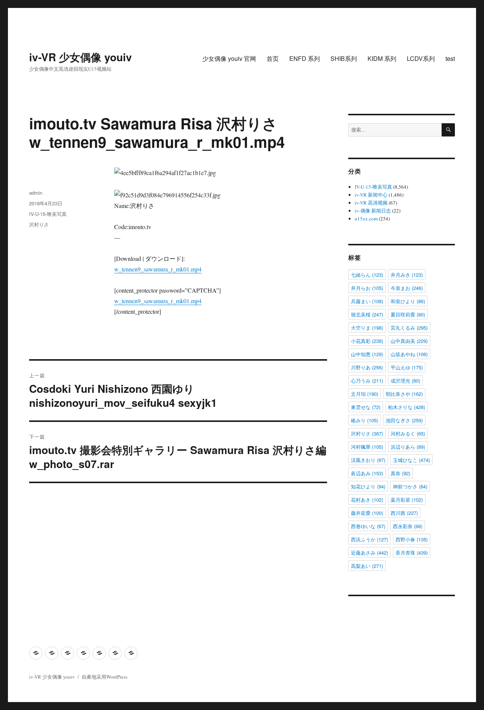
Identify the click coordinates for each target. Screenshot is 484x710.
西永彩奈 (407, 526)
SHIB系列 (343, 58)
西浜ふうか (369, 539)
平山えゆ (407, 367)
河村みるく (408, 433)
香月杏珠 (412, 552)
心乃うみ (367, 380)
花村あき (367, 499)
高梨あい (367, 565)
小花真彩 (367, 340)
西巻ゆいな (368, 526)
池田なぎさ (404, 420)
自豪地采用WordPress (104, 676)
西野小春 (412, 539)
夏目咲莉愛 (408, 314)
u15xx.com (366, 218)
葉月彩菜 (407, 499)
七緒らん (367, 274)
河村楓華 (367, 446)
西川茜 (404, 512)
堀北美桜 (367, 314)
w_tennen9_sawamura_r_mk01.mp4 (158, 269)
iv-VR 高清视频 (371, 202)
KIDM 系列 (382, 58)
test (450, 58)
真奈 (400, 473)
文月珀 (364, 393)
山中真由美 (409, 340)
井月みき (407, 274)
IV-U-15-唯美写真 (48, 213)
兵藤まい (367, 301)
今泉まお (407, 287)
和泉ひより (408, 301)
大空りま (367, 327)
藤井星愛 (367, 512)
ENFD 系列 (304, 58)
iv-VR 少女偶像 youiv (80, 57)
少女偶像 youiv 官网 (229, 58)
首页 (273, 58)
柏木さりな (406, 407)
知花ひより (368, 486)
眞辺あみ (367, 473)
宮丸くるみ (409, 327)
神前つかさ (410, 486)
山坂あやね (409, 354)
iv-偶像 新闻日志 (373, 210)
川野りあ (367, 367)
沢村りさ (39, 224)
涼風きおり (368, 460)
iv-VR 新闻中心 (371, 194)
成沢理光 (405, 380)
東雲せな (365, 407)
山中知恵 (367, 354)
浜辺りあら (408, 446)
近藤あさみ (369, 552)
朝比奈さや (404, 393)
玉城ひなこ (411, 460)
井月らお (367, 287)
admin (35, 192)
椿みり (364, 420)
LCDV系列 (421, 58)
